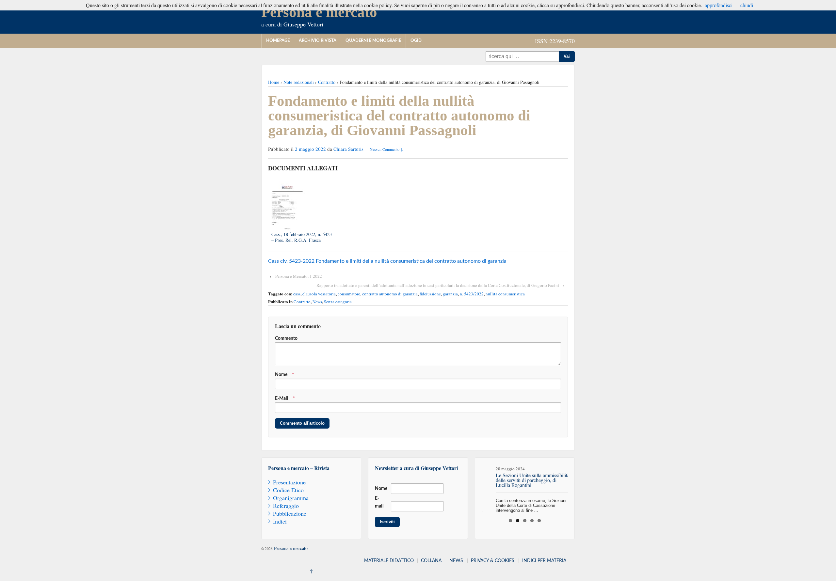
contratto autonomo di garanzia (390, 294)
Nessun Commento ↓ (386, 149)
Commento (286, 338)
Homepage (278, 41)
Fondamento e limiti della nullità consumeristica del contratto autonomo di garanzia (411, 261)
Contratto (326, 82)
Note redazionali (298, 82)
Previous (475, 487)
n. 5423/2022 (472, 294)
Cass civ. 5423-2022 (291, 261)
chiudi (746, 5)
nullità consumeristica (505, 294)
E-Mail (281, 398)
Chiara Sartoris (348, 149)
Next (575, 487)
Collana (431, 560)
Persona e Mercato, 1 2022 (298, 276)
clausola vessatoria (319, 294)
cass (296, 294)
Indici (280, 521)
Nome (281, 374)
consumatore (349, 294)
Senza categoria (338, 302)
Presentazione (289, 482)
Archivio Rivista (317, 41)
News (317, 302)
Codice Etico (288, 490)
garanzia (450, 294)
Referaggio (286, 506)
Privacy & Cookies (492, 560)
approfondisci (718, 5)
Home (273, 82)
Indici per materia (544, 560)
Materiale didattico (389, 560)
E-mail (379, 502)
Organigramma (291, 498)
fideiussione (430, 294)
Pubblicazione (289, 513)
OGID (416, 41)
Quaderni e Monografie (373, 41)
